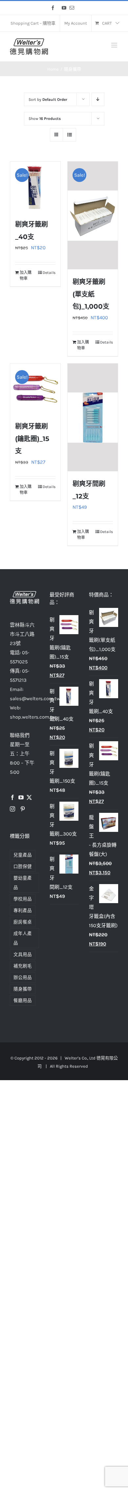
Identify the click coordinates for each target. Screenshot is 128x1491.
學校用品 (22, 899)
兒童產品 (22, 855)
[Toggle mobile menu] (114, 45)
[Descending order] (98, 99)
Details (49, 272)
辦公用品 (22, 977)
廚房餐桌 (22, 922)
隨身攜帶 (22, 989)
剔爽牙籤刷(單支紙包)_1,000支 (91, 294)
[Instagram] (12, 809)
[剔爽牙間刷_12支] (93, 417)
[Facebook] (12, 797)
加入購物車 (26, 275)
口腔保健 (22, 866)
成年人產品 (22, 938)
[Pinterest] (22, 809)
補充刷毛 (22, 966)
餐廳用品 (22, 1000)
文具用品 (22, 954)
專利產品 (22, 910)
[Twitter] (29, 797)
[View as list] (69, 134)
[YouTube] (21, 797)
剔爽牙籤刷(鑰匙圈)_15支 (32, 438)
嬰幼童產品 (22, 883)
